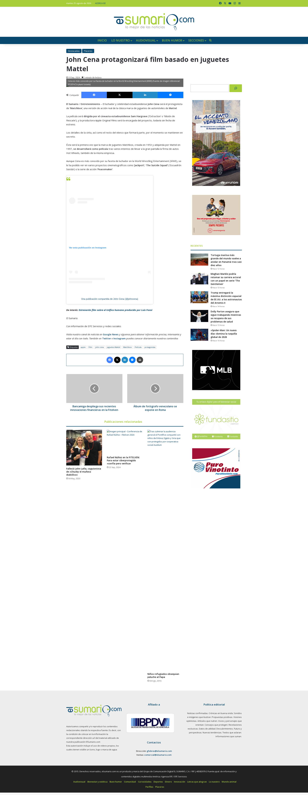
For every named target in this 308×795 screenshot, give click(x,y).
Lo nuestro (120, 40)
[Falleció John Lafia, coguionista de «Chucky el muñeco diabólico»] (84, 447)
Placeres (88, 50)
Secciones (196, 40)
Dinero (168, 781)
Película (138, 347)
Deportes (158, 781)
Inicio (102, 40)
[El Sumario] (154, 21)
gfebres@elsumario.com (159, 751)
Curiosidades (144, 781)
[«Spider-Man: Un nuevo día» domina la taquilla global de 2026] (199, 335)
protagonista (150, 347)
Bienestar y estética (97, 781)
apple (83, 347)
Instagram (119, 338)
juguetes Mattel (113, 347)
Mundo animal (229, 781)
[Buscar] (235, 88)
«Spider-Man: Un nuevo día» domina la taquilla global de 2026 (224, 334)
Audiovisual (146, 40)
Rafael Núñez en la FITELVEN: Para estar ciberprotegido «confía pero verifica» (123, 460)
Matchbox (127, 347)
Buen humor (172, 40)
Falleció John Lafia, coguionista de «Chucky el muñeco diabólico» (83, 471)
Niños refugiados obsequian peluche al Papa (163, 675)
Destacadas (74, 50)
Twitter (106, 338)
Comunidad (130, 781)
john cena (99, 347)
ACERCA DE (100, 3)
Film (90, 347)
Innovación (179, 781)
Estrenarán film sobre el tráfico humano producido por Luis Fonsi (115, 310)
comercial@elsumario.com (157, 754)
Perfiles (149, 786)
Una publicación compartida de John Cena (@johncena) (109, 299)
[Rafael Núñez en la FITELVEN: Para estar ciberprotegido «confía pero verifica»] (125, 442)
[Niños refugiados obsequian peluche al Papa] (165, 550)
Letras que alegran (197, 781)
